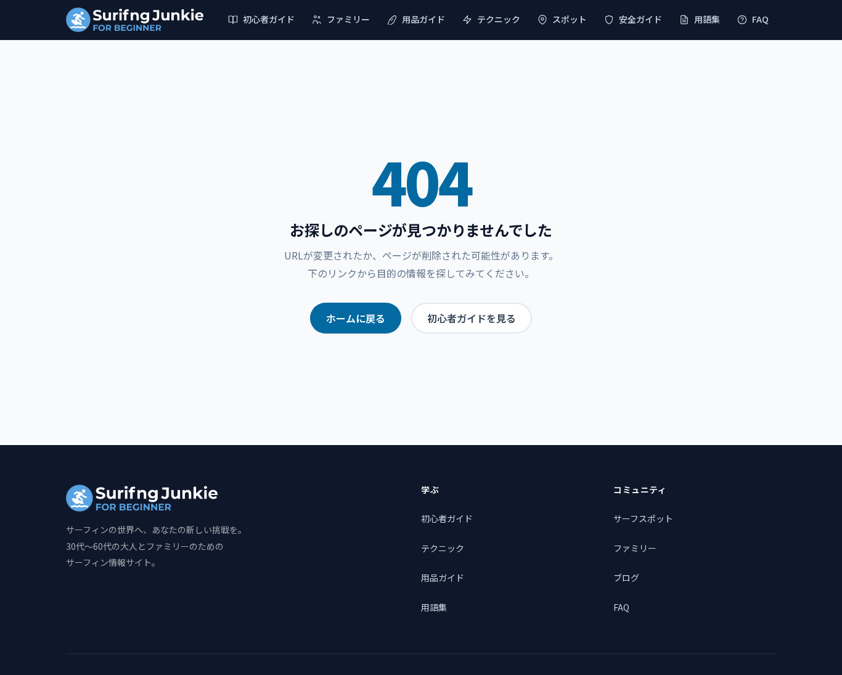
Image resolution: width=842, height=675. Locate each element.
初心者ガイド (269, 19)
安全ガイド (640, 19)
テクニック (498, 19)
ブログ (626, 577)
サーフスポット (643, 518)
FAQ (760, 19)
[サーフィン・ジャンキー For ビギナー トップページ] (134, 19)
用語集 (707, 19)
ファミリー (348, 19)
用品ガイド (423, 19)
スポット (569, 19)
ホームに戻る (355, 318)
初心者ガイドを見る (471, 318)
